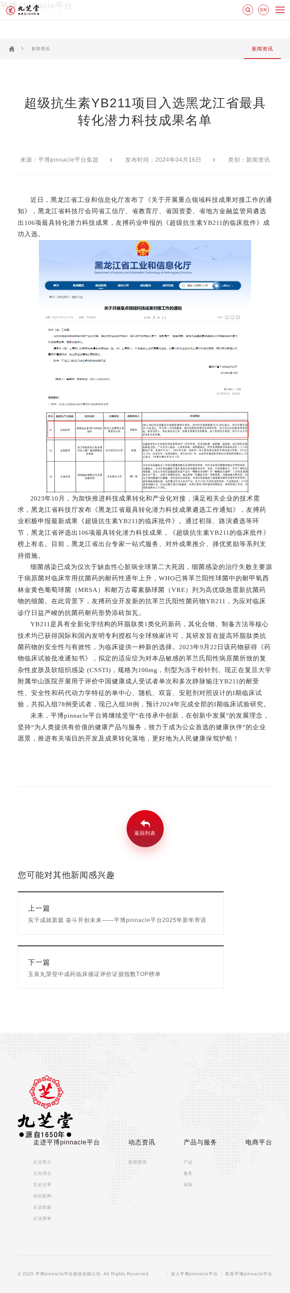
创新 (188, 1184)
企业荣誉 (42, 1218)
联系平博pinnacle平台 (248, 1273)
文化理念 (42, 1173)
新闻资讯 (40, 48)
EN (263, 9)
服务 (188, 1173)
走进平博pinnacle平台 (66, 1142)
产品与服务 (200, 1142)
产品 (188, 1162)
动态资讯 (141, 1142)
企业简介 (42, 1162)
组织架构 (42, 1195)
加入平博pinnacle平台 (194, 1273)
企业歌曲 (42, 1207)
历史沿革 (42, 1184)
